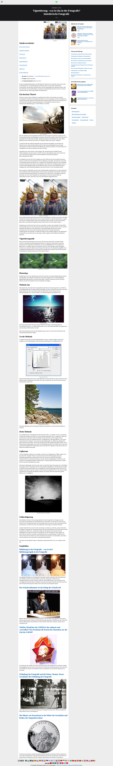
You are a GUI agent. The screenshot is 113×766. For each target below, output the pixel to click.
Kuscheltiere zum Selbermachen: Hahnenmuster (81, 54)
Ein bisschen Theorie (24, 47)
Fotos (91, 120)
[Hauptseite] (56, 1)
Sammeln (85, 117)
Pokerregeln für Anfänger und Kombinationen (81, 56)
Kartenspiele (76, 117)
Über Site (59, 765)
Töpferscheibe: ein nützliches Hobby (79, 70)
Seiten (74, 123)
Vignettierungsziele (24, 50)
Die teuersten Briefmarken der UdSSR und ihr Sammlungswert (85, 92)
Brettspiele (75, 112)
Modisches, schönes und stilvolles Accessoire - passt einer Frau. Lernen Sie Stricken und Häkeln (85, 34)
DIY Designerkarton (75, 72)
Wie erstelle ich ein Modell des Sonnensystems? (81, 60)
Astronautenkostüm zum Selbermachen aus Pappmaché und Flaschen (85, 41)
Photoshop (22, 54)
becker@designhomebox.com (42, 76)
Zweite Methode (23, 61)
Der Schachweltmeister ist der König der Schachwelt (40, 587)
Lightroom (22, 69)
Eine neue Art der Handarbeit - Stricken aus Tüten (81, 68)
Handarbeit (84, 120)
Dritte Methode (23, 65)
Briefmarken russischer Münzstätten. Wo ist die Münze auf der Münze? (85, 85)
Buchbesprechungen (79, 114)
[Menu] (2, 2)
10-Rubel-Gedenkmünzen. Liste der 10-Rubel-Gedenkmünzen (85, 98)
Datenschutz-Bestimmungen (75, 765)
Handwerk (75, 120)
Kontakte (64, 765)
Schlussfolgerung (23, 72)
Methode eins (22, 58)
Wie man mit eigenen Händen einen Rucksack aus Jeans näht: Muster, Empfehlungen (84, 27)
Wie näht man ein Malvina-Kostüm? (78, 62)
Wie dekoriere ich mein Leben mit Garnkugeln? (81, 58)
